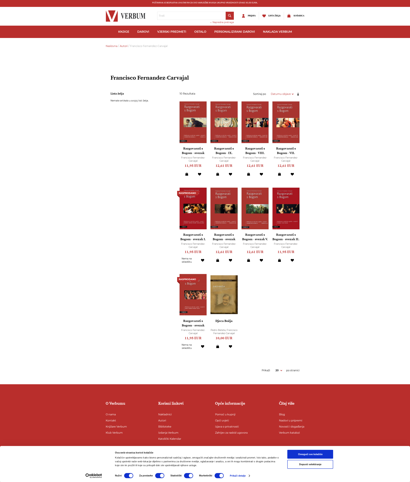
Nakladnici (165, 414)
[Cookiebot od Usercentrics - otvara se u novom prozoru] (94, 475)
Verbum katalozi (289, 432)
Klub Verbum (114, 432)
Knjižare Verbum (116, 426)
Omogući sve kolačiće (310, 454)
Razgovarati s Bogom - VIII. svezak (255, 153)
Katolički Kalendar (169, 438)
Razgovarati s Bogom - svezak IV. (193, 153)
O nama (111, 414)
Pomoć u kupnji (225, 414)
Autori (124, 46)
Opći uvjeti (222, 420)
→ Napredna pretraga (222, 22)
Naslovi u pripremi (290, 420)
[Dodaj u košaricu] (187, 174)
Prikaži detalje (238, 475)
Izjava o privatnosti (227, 426)
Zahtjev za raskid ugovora (231, 432)
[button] (200, 174)
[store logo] (126, 16)
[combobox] (195, 16)
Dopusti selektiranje (310, 464)
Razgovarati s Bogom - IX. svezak (224, 153)
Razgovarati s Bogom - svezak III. (193, 325)
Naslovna (112, 46)
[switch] (159, 475)
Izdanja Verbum (168, 432)
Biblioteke (164, 426)
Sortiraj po (259, 94)
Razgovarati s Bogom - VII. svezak (286, 153)
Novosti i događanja (291, 426)
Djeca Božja (224, 321)
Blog (282, 414)
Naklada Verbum (277, 31)
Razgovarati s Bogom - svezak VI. (224, 239)
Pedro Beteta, (219, 330)
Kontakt (111, 420)
